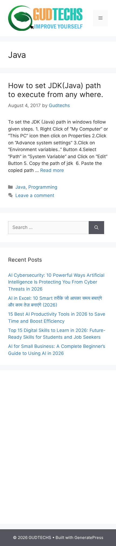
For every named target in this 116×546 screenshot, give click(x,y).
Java (20, 187)
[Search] (96, 227)
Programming (42, 187)
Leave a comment (34, 195)
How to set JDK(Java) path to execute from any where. (55, 90)
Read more (52, 170)
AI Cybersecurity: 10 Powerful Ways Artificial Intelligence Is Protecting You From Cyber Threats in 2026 (56, 282)
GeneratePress (88, 537)
